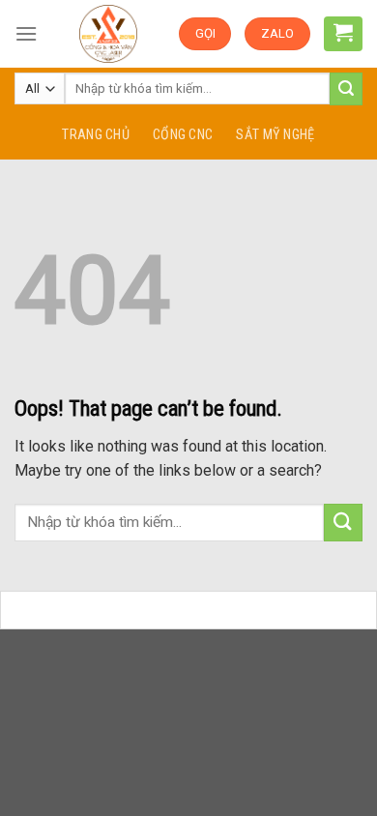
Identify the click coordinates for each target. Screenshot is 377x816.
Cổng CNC (183, 135)
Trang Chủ (96, 135)
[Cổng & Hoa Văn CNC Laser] (107, 34)
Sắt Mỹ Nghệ (275, 135)
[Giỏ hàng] (343, 32)
